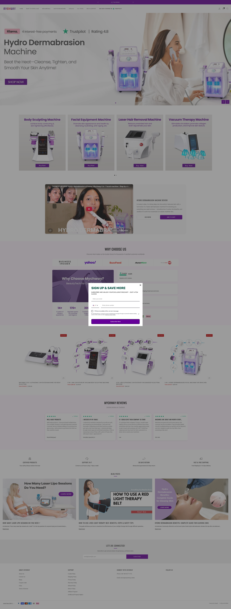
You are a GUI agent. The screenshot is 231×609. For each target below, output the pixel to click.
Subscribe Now (115, 321)
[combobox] (95, 305)
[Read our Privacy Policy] (139, 314)
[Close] (140, 285)
